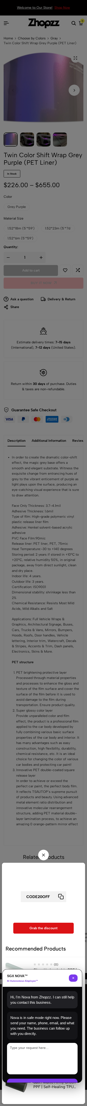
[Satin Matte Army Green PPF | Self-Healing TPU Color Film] (18, 1087)
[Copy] (60, 896)
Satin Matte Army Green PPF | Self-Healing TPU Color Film (54, 1084)
